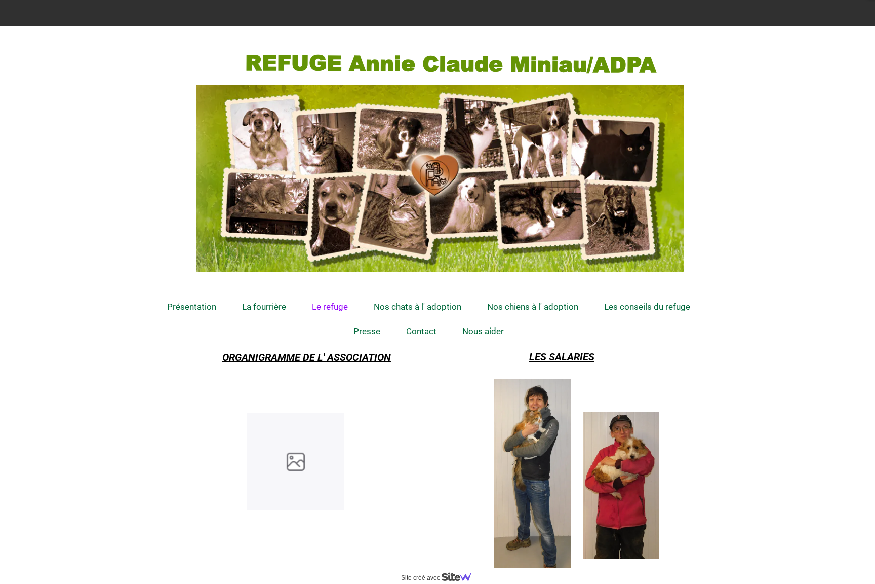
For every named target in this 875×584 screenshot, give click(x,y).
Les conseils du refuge (647, 307)
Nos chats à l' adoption (417, 307)
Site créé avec (421, 577)
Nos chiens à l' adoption (532, 307)
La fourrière (264, 307)
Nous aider (483, 331)
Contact (421, 331)
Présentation (191, 307)
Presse (366, 331)
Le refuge (330, 307)
